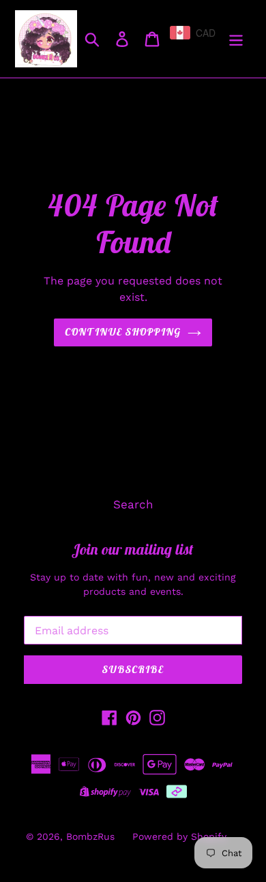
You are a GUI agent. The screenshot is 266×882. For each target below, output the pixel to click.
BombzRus (90, 836)
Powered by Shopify (179, 836)
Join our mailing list (133, 549)
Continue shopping (123, 331)
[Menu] (236, 39)
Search (133, 504)
